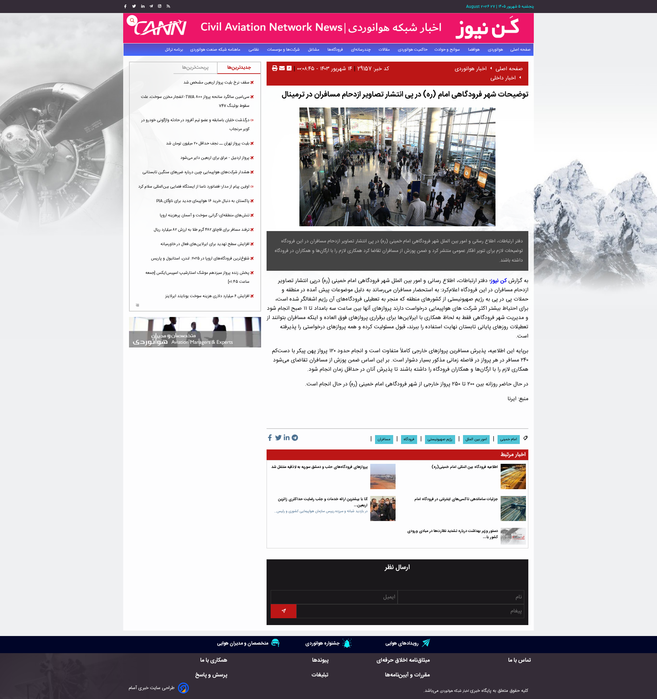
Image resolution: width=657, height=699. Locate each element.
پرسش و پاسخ (211, 675)
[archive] (137, 306)
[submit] (283, 611)
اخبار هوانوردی (471, 69)
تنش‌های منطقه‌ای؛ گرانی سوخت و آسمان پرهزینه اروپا (204, 215)
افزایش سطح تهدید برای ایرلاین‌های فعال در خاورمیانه (204, 244)
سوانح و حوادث (448, 49)
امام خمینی (508, 439)
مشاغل (314, 49)
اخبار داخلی (503, 78)
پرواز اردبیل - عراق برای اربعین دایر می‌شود (214, 157)
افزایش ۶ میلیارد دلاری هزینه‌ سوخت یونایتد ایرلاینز (207, 296)
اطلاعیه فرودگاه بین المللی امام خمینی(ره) (464, 467)
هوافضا (474, 49)
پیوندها (320, 660)
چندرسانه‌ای (361, 49)
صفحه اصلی (520, 49)
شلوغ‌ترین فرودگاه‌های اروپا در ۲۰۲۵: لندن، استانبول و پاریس (200, 258)
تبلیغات (319, 675)
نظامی (254, 49)
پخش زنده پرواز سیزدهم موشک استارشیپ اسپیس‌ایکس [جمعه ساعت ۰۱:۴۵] (197, 277)
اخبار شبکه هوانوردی (454, 691)
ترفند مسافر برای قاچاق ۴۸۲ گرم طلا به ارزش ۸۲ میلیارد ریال (201, 229)
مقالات (385, 49)
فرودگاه (409, 439)
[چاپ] (275, 69)
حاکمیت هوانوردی (412, 49)
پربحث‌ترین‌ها (195, 68)
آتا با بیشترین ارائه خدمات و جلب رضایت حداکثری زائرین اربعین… (323, 502)
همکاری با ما (213, 660)
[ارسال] (281, 69)
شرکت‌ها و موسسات (284, 49)
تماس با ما (519, 660)
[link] (167, 6)
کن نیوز (499, 280)
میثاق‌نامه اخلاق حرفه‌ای (403, 660)
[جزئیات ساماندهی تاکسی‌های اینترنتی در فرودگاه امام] (513, 508)
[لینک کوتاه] (289, 69)
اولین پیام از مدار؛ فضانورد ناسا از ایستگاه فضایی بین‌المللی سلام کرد (193, 186)
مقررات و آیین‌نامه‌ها (407, 675)
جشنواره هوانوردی (322, 643)
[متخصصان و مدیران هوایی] (195, 332)
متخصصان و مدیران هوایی (242, 643)
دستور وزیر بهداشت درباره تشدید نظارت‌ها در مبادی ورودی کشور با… (452, 534)
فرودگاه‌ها (335, 49)
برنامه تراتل (174, 49)
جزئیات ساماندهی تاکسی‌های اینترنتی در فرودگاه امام (456, 499)
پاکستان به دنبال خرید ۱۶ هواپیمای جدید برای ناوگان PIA (202, 201)
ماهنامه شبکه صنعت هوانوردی (215, 49)
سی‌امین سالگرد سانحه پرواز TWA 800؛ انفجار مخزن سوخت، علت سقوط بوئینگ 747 (195, 101)
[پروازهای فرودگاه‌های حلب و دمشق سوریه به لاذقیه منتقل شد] (383, 476)
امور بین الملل (476, 439)
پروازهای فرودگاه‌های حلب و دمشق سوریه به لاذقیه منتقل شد (319, 467)
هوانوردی (495, 49)
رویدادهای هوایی (401, 643)
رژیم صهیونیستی (440, 439)
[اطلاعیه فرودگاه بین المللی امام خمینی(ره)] (513, 476)
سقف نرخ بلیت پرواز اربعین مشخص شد (216, 82)
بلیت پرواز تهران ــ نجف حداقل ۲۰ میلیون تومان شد (207, 143)
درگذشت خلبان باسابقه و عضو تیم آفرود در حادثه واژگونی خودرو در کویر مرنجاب (195, 124)
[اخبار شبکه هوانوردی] (328, 28)
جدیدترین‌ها (239, 68)
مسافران (384, 439)
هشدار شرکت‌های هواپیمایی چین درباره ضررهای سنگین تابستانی (195, 172)
